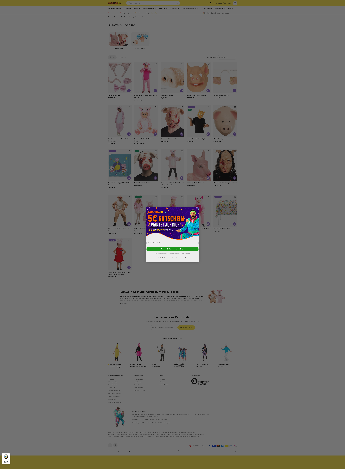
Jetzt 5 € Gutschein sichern (172, 249)
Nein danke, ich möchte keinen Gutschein (172, 257)
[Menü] (9, 454)
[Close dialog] (197, 209)
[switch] (6, 462)
